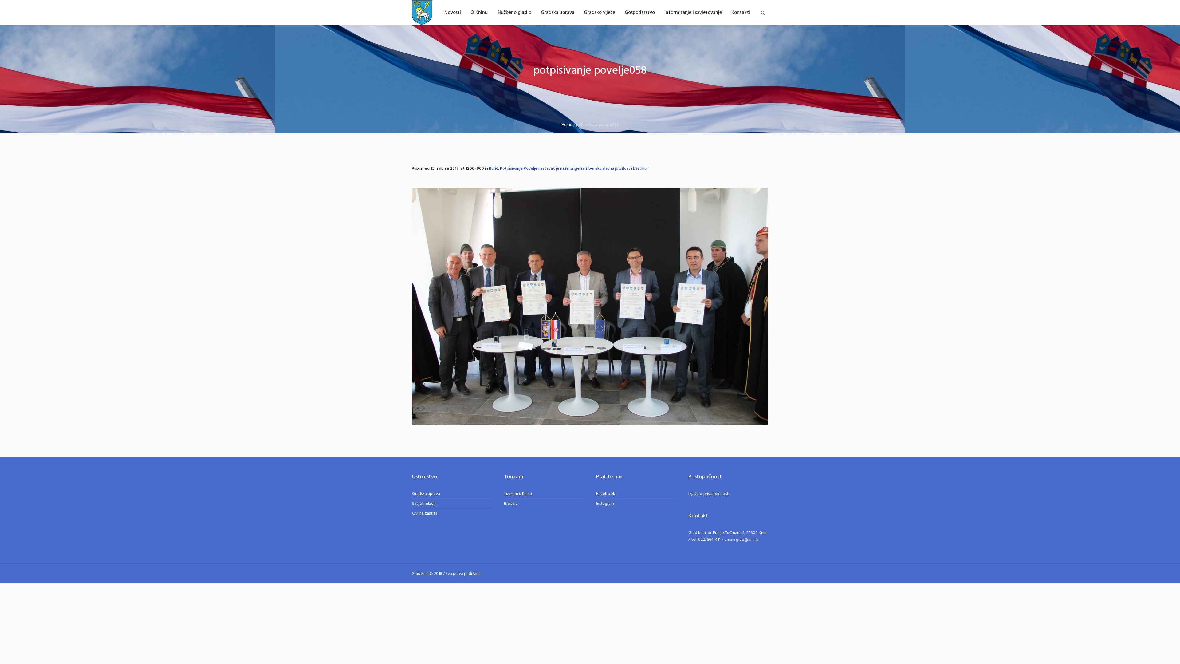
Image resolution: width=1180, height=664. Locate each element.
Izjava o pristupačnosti (709, 493)
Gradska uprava (426, 493)
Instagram (605, 503)
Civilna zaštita (425, 513)
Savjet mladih (424, 503)
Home (567, 125)
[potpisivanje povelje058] (590, 306)
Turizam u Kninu (518, 493)
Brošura (511, 503)
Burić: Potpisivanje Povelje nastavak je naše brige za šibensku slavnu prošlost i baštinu (568, 168)
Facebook (605, 493)
